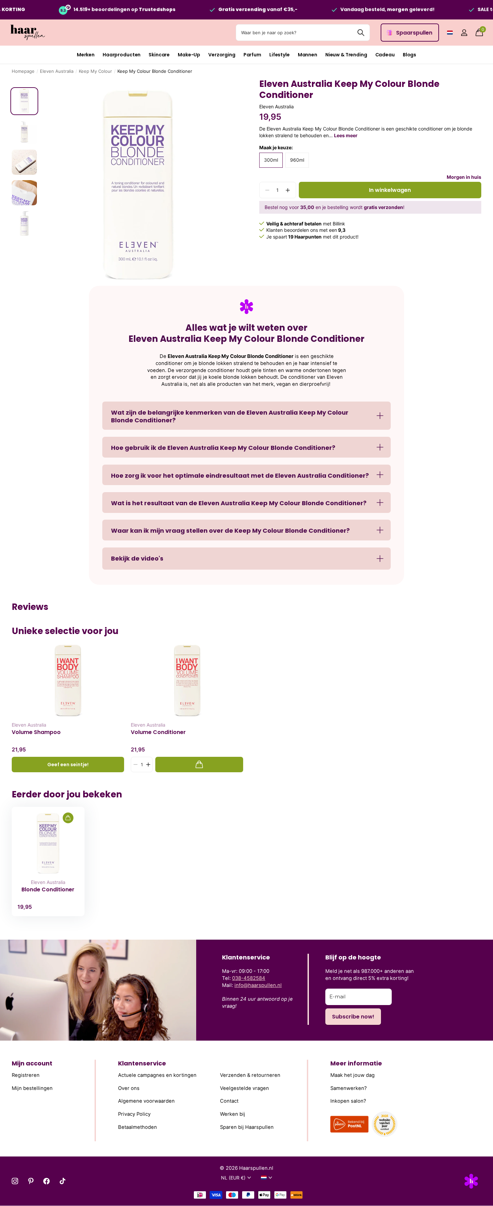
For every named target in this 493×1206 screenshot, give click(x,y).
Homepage (23, 71)
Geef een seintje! (68, 764)
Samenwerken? (348, 1088)
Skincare (159, 54)
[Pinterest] (30, 1181)
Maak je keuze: (276, 147)
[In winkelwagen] (199, 765)
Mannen (307, 54)
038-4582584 (248, 978)
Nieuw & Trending (346, 54)
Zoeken (360, 32)
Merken (86, 54)
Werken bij (232, 1114)
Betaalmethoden (137, 1127)
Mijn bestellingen (32, 1088)
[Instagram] (15, 1181)
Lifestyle (279, 54)
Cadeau (385, 54)
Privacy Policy (134, 1114)
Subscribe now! (353, 1016)
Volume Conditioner (158, 732)
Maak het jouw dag (352, 1075)
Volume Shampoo (36, 732)
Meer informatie (356, 1063)
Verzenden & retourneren (250, 1075)
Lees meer (346, 135)
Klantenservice (142, 1063)
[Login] (464, 32)
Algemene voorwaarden (146, 1101)
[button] (288, 190)
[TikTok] (62, 1181)
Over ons (129, 1088)
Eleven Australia (56, 71)
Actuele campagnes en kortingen (157, 1075)
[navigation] (24, 101)
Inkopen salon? (348, 1101)
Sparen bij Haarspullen (247, 1127)
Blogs (409, 54)
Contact (229, 1101)
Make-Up (189, 54)
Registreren (26, 1075)
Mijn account (32, 1063)
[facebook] (46, 1181)
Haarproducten (122, 54)
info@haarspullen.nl (258, 985)
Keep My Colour (95, 71)
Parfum (252, 54)
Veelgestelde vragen (244, 1088)
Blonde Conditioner (47, 889)
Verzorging (221, 54)
